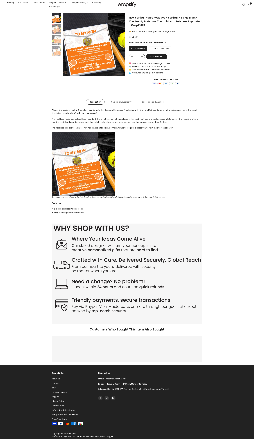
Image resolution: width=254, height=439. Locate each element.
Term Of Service (59, 392)
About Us (56, 378)
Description (95, 102)
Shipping (55, 396)
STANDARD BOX (138, 48)
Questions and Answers (153, 102)
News (54, 387)
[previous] (68, 44)
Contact (55, 383)
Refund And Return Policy (63, 410)
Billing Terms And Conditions (65, 414)
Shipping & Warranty (121, 102)
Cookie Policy (58, 405)
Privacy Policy (58, 401)
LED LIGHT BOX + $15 (160, 48)
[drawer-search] (243, 4)
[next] (119, 44)
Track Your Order (59, 419)
